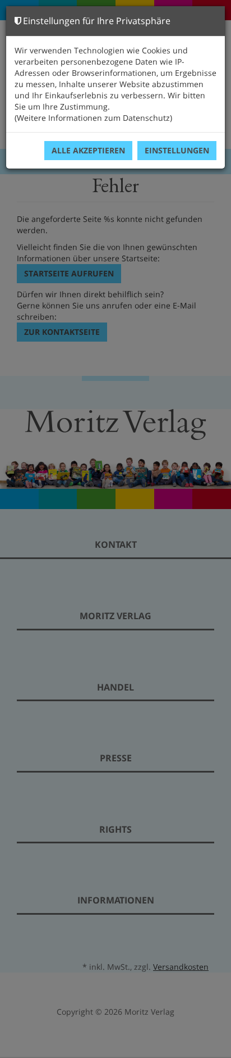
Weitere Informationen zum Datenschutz (93, 117)
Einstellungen (177, 150)
